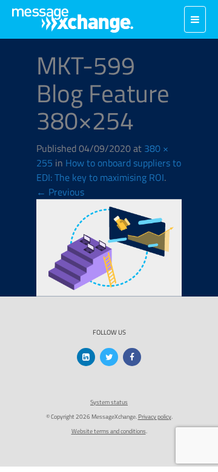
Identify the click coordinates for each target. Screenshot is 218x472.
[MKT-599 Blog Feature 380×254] (109, 246)
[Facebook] (132, 357)
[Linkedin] (86, 357)
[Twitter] (109, 357)
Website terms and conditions (108, 431)
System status (109, 402)
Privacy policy (154, 416)
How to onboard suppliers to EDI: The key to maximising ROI (108, 170)
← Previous (60, 192)
